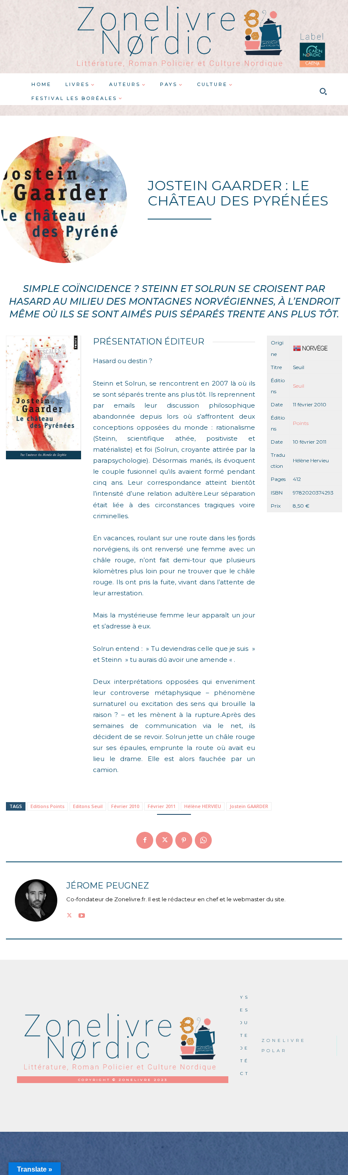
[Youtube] (82, 914)
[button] (323, 91)
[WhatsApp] (203, 840)
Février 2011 (162, 806)
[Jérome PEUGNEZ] (36, 900)
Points (301, 423)
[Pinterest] (183, 840)
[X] (164, 840)
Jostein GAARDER (249, 806)
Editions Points (48, 806)
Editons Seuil (88, 806)
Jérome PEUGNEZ (107, 885)
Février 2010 (125, 806)
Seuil (298, 386)
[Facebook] (144, 840)
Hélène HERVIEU (202, 806)
